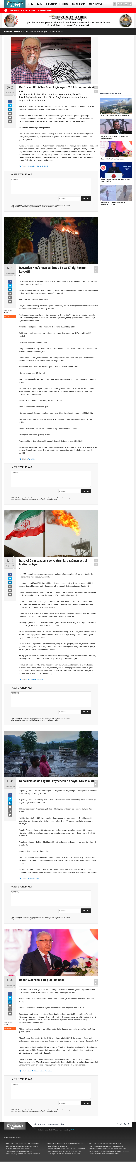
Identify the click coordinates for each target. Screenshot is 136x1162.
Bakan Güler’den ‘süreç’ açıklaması (57, 1146)
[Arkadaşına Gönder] (10, 113)
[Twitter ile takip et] (121, 1124)
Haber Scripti (67, 1130)
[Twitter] (10, 105)
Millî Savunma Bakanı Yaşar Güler (42, 1071)
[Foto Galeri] (122, 4)
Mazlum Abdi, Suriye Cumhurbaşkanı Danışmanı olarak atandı (23, 1154)
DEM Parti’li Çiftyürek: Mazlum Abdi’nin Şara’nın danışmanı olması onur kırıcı (108, 1151)
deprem (30, 166)
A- (96, 91)
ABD (32, 679)
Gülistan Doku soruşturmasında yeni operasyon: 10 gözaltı (22, 1146)
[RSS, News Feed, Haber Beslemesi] (125, 1124)
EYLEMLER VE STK (52, 1124)
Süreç (30, 1071)
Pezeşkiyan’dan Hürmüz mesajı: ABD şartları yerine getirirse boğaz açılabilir (65, 1144)
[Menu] (114, 4)
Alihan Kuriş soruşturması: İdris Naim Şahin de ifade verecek (64, 1151)
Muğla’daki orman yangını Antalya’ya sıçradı (18, 1148)
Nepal (37, 878)
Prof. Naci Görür (38, 166)
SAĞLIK (62, 1124)
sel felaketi (31, 878)
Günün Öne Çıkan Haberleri (12, 1137)
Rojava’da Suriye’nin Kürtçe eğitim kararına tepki (19, 1151)
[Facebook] (10, 101)
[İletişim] (126, 4)
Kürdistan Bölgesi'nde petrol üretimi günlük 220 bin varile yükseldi (66, 1148)
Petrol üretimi (38, 679)
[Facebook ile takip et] (117, 1124)
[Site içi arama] (130, 4)
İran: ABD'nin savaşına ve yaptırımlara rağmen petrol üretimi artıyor (32, 10)
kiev (34, 459)
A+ (96, 88)
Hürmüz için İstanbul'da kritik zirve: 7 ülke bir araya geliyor (64, 1154)
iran (29, 679)
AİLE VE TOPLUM (39, 1124)
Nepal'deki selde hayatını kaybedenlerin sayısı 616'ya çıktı (106, 1143)
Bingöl (46, 166)
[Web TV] (118, 4)
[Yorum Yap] (10, 121)
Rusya (30, 459)
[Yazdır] (10, 117)
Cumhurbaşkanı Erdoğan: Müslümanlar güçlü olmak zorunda (106, 1146)
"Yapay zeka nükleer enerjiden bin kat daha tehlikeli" (104, 1154)
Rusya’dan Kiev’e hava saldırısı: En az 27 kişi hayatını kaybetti (22, 1143)
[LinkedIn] (10, 109)
